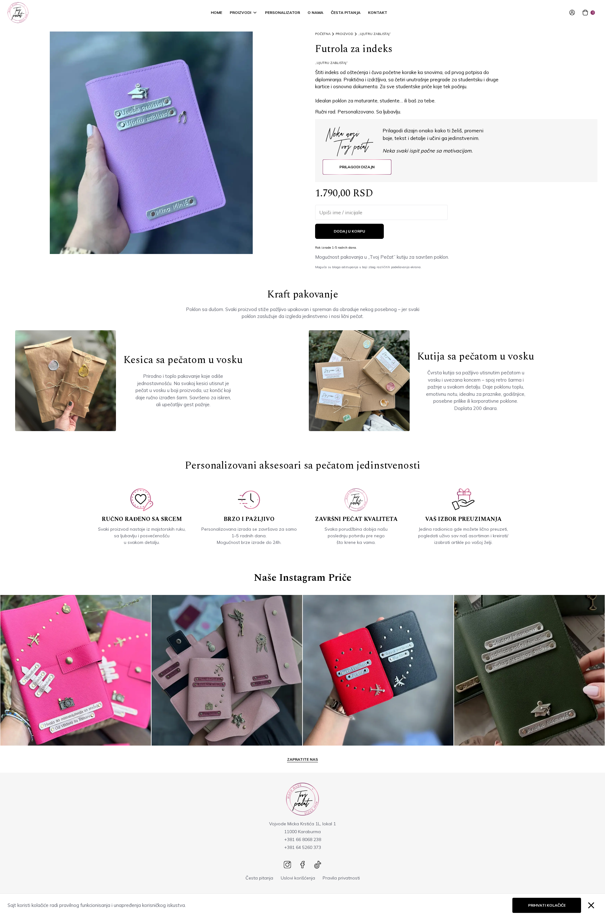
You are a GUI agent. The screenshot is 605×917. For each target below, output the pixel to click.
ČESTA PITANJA (345, 12)
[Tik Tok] (317, 864)
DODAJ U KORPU (349, 231)
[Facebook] (302, 864)
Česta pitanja (259, 878)
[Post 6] (529, 670)
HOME (216, 12)
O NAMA (315, 12)
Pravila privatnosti (341, 878)
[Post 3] (75, 670)
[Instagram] (287, 864)
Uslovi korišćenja (298, 878)
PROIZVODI (240, 12)
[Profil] (573, 12)
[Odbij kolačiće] (591, 905)
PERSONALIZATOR (282, 12)
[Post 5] (378, 670)
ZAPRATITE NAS (302, 759)
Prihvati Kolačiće (547, 905)
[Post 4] (226, 670)
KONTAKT (377, 12)
